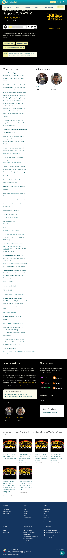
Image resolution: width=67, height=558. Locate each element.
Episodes (25, 509)
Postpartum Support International (15, 234)
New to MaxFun (6, 513)
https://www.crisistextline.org (16, 294)
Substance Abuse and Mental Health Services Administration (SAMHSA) (13, 246)
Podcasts (6, 7)
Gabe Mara (54, 87)
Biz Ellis (32, 53)
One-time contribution (28, 538)
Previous (50, 28)
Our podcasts (6, 509)
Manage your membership (29, 532)
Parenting (11, 53)
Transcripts (25, 511)
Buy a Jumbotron (7, 532)
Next (59, 28)
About (27, 7)
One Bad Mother (12, 17)
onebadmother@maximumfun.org (25, 382)
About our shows (7, 511)
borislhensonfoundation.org (11, 230)
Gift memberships (27, 534)
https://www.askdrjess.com (11, 224)
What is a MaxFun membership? (30, 536)
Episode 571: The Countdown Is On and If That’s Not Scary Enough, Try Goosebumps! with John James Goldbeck (9, 487)
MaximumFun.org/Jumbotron (11, 153)
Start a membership (27, 530)
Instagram (22, 386)
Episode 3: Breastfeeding (50, 412)
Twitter (16, 386)
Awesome (16, 186)
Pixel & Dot (61, 549)
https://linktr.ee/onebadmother (12, 162)
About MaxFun (47, 509)
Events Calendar (27, 517)
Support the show (22, 43)
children (11, 55)
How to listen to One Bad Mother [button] (13, 47)
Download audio (9, 43)
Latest (17, 7)
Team (45, 513)
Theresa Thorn (26, 53)
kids (31, 55)
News (24, 515)
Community (46, 517)
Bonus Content (26, 540)
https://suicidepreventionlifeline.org (13, 263)
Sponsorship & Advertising (49, 521)
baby (18, 55)
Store (36, 7)
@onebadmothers (26, 396)
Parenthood (23, 55)
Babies (15, 55)
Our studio (46, 515)
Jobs (45, 519)
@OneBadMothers (12, 396)
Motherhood (17, 53)
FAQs (24, 542)
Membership (48, 7)
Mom (21, 53)
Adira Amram (14, 193)
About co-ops (46, 511)
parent (28, 55)
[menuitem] (7, 7)
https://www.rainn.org (9, 312)
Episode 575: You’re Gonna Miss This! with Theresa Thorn (9, 456)
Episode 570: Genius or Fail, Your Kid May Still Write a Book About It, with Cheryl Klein (25, 485)
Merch (4, 530)
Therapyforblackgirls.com (10, 217)
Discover (25, 513)
